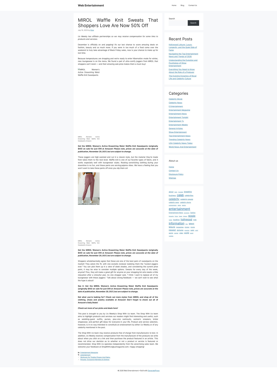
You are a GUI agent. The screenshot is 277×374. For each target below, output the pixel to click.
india (194, 220)
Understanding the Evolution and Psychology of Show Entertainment (183, 63)
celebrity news (174, 202)
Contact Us (192, 5)
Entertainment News (178, 114)
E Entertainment (176, 106)
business (172, 195)
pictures (180, 230)
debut (179, 205)
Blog (182, 5)
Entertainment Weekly (178, 125)
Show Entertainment (178, 132)
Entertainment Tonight (178, 117)
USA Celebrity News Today (180, 143)
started (176, 233)
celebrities (189, 195)
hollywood (186, 219)
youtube (171, 236)
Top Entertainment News (179, 136)
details (184, 205)
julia (186, 224)
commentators (173, 205)
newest (172, 230)
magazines (180, 227)
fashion (192, 213)
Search (172, 19)
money (187, 227)
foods (180, 216)
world (186, 233)
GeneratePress (153, 371)
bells (176, 192)
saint (196, 230)
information (176, 223)
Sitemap (172, 178)
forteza (185, 216)
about (171, 192)
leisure (172, 227)
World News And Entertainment (182, 147)
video (181, 233)
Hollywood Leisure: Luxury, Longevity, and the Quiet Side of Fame (183, 47)
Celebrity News (175, 103)
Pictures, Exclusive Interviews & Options (94, 359)
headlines (176, 220)
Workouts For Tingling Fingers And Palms (95, 357)
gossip (191, 215)
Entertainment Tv (176, 121)
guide (170, 220)
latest (191, 223)
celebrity (174, 199)
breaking (188, 192)
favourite (171, 216)
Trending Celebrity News (179, 139)
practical (186, 230)
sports (171, 233)
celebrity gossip (186, 199)
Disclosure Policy (176, 174)
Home (174, 5)
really (192, 230)
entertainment (85, 355)
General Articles (176, 128)
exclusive (186, 213)
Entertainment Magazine (89, 352)
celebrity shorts (185, 202)
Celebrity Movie (175, 99)
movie (193, 227)
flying (176, 216)
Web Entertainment (91, 5)
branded (180, 192)
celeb (180, 195)
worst (191, 233)
